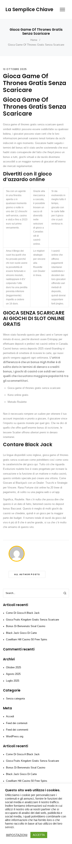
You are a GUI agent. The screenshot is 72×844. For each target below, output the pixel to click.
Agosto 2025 (13, 674)
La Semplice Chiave (29, 9)
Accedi (10, 716)
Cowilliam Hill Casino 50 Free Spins (26, 639)
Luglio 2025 (12, 680)
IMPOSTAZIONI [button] (16, 835)
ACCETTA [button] (39, 834)
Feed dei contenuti (16, 723)
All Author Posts (27, 574)
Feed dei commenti (17, 729)
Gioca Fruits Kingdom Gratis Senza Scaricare (32, 619)
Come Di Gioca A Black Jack (23, 613)
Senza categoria (15, 698)
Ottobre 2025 (13, 667)
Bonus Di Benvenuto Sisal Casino (25, 626)
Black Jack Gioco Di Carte (21, 633)
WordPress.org (14, 736)
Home (33, 40)
